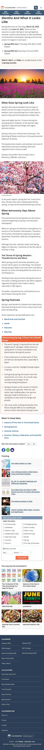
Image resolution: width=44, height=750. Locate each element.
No (34, 444)
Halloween (9, 527)
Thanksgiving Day (30, 524)
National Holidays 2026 (9, 653)
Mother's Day (10, 531)
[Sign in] (41, 8)
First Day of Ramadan (31, 543)
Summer (8, 540)
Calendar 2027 (26, 643)
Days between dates (8, 684)
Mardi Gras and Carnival (14, 319)
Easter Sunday (29, 527)
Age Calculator (6, 699)
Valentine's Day (29, 534)
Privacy (4, 720)
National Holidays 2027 (29, 653)
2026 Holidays (17, 12)
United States (21, 8)
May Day (8, 332)
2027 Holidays (39, 12)
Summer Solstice (11, 431)
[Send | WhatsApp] (8, 450)
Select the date (10, 549)
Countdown (5, 679)
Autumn (8, 543)
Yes (28, 444)
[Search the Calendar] (36, 8)
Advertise (5, 730)
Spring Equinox (10, 427)
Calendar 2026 (6, 643)
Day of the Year (6, 694)
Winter (26, 537)
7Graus (21, 741)
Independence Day (12, 534)
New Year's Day (10, 537)
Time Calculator (6, 689)
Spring (26, 540)
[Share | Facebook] (3, 450)
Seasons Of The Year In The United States (21, 422)
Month (16, 553)
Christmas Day (10, 524)
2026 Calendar (5, 12)
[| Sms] (12, 450)
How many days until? (12, 518)
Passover (8, 327)
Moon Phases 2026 (8, 658)
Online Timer (6, 704)
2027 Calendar (27, 12)
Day (4, 553)
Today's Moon (6, 663)
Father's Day (28, 531)
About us (4, 715)
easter (7, 323)
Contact (4, 725)
